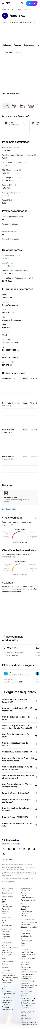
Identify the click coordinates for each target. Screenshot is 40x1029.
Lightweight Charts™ (28, 1000)
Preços (23, 895)
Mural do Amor (7, 973)
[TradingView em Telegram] (29, 849)
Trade (4, 989)
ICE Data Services (26, 864)
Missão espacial (26, 936)
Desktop (5, 964)
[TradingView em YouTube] (13, 849)
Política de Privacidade (29, 972)
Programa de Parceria (28, 1022)
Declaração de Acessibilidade (26, 977)
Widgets (24, 996)
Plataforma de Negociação (26, 1006)
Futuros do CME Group (29, 922)
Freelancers (6, 1007)
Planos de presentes (28, 900)
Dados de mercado (27, 898)
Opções (5, 950)
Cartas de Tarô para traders (28, 955)
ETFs (4, 902)
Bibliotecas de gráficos (29, 998)
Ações (4, 899)
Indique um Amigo (8, 975)
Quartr (31, 878)
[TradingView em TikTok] (34, 849)
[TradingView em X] (3, 849)
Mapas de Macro (8, 952)
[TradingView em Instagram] (18, 849)
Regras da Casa (7, 980)
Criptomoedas (7, 907)
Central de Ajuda (27, 941)
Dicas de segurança (28, 981)
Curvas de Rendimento (10, 948)
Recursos (24, 893)
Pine (3, 914)
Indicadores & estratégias (7, 1001)
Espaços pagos (7, 1009)
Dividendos (6, 936)
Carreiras (24, 943)
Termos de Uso (26, 967)
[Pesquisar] (22, 3)
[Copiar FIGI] (18, 358)
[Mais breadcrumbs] (13, 10)
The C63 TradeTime (28, 959)
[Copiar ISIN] (18, 350)
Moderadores (6, 982)
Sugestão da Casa (8, 994)
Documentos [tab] (29, 45)
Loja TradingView (27, 952)
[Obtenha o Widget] (36, 518)
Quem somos (25, 934)
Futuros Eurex (26, 925)
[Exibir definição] (18, 148)
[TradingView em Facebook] (8, 849)
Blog (22, 938)
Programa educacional (29, 1024)
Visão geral (25, 907)
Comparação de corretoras (26, 912)
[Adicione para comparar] (24, 123)
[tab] (25, 378)
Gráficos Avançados (28, 1003)
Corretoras (24, 909)
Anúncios (24, 1015)
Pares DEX (5, 911)
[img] (30, 22)
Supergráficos (7, 893)
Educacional (6, 991)
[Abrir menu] (3, 3)
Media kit (24, 945)
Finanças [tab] (17, 45)
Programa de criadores (10, 977)
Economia (5, 932)
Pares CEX (5, 909)
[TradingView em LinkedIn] (24, 849)
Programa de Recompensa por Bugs (29, 984)
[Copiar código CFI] (11, 365)
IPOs (3, 939)
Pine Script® (6, 955)
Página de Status (27, 987)
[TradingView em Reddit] (3, 854)
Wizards (5, 1005)
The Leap (24, 916)
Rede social (6, 970)
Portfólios (5, 945)
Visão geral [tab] (6, 45)
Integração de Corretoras (26, 1019)
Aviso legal (24, 969)
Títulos (4, 904)
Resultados (6, 934)
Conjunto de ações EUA (29, 927)
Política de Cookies (27, 974)
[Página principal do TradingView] (8, 3)
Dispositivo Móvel (8, 961)
